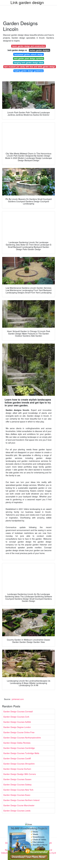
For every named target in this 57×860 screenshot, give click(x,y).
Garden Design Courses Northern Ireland (21, 800)
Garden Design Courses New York (18, 789)
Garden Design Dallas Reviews (16, 742)
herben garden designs (39, 50)
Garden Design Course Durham (17, 768)
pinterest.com (18, 699)
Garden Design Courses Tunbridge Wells (21, 753)
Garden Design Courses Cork (16, 716)
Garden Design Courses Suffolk (17, 722)
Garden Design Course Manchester (18, 805)
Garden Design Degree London (17, 727)
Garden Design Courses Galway (17, 784)
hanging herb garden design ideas (28, 62)
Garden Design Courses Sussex (17, 779)
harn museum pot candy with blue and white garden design (29, 66)
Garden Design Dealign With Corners (19, 774)
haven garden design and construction (28, 46)
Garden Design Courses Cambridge (19, 748)
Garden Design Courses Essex (16, 795)
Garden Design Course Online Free (18, 732)
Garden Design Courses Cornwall (18, 711)
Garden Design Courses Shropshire (19, 763)
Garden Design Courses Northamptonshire (22, 737)
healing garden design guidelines (28, 70)
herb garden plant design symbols (28, 58)
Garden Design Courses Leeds (16, 810)
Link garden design (27, 2)
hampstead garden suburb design (28, 54)
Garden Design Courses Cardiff (17, 758)
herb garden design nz (17, 50)
